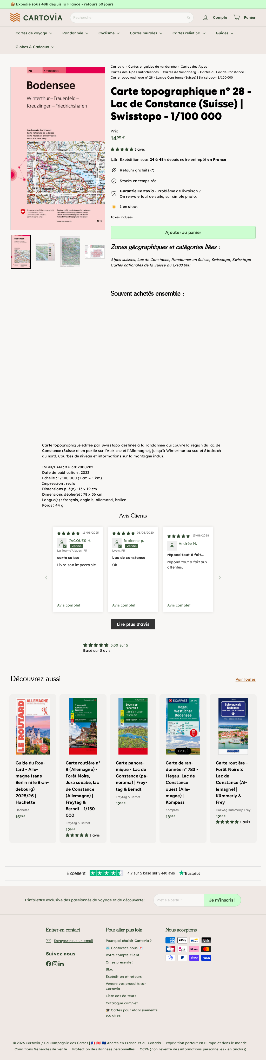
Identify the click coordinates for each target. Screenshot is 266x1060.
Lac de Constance (153, 259)
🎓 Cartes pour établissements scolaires (131, 1012)
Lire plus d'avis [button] (133, 624)
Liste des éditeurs (121, 996)
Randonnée (73, 33)
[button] (122, 149)
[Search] (189, 17)
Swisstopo (220, 259)
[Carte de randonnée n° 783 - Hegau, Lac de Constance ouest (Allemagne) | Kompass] (183, 759)
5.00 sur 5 (119, 645)
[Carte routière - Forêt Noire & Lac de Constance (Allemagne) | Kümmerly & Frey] (233, 762)
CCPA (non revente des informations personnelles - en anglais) (193, 1049)
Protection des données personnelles (103, 1049)
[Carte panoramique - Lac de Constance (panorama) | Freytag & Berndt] (133, 753)
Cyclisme (107, 33)
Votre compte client (122, 955)
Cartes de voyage (32, 33)
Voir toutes (246, 679)
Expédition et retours (124, 976)
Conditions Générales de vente (41, 1049)
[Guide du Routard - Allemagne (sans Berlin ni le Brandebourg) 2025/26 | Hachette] (32, 759)
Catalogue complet (122, 1003)
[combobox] (132, 17)
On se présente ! (119, 962)
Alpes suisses (123, 259)
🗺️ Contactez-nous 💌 (124, 948)
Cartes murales (144, 33)
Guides (222, 33)
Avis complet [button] (69, 605)
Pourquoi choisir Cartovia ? (129, 940)
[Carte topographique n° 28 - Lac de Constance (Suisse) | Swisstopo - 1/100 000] (183, 329)
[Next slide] (220, 577)
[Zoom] (58, 148)
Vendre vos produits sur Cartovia (126, 986)
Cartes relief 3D (187, 33)
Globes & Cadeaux (33, 46)
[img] (68, 533)
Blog (109, 969)
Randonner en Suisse (190, 259)
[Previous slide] (46, 577)
